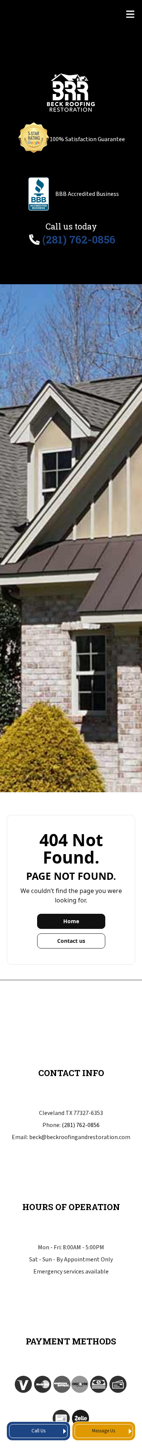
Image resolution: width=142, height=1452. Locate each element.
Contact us (71, 940)
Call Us (38, 1430)
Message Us (103, 1430)
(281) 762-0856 (81, 1125)
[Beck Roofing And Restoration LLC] (71, 92)
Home (71, 921)
